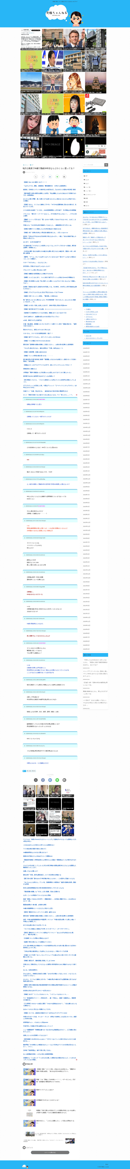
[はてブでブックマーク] (50, 177)
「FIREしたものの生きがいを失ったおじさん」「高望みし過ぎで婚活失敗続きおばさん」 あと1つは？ (95, 662)
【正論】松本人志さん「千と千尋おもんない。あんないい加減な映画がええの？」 (95, 270)
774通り (88, 309)
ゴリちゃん (89, 316)
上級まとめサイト (91, 319)
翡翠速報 (88, 324)
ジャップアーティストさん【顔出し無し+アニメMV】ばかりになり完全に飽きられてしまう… (95, 674)
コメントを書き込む (50, 1152)
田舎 (34, 770)
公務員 (30, 770)
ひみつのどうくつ (91, 314)
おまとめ (88, 336)
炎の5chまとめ (90, 321)
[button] (64, 177)
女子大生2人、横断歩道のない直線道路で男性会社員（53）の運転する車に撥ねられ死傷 (95, 231)
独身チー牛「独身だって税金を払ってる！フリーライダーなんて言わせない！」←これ (94, 240)
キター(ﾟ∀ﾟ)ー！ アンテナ (94, 338)
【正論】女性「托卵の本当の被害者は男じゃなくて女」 (95, 684)
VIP (25, 770)
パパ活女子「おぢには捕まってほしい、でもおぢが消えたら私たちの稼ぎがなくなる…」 (95, 703)
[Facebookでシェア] (43, 177)
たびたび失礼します (92, 312)
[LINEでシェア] (57, 177)
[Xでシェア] (36, 177)
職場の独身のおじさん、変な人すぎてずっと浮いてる (95, 693)
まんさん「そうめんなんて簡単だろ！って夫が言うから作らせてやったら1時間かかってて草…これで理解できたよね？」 (95, 219)
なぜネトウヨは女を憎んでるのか (93, 261)
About (106, 1164)
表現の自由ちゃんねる (92, 326)
